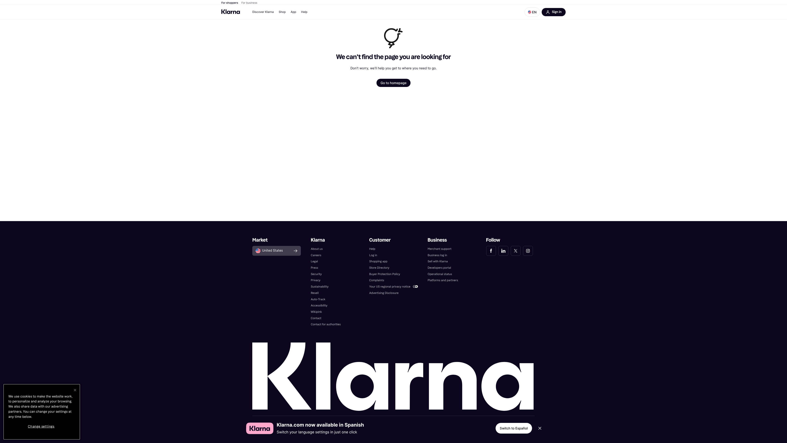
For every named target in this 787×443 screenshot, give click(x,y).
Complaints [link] (376, 280)
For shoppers (229, 3)
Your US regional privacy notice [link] (389, 286)
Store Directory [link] (379, 267)
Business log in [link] (437, 255)
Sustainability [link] (320, 286)
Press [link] (314, 267)
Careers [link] (316, 255)
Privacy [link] (315, 280)
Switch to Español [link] (514, 428)
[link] (491, 251)
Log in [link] (373, 255)
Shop (282, 12)
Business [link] (437, 240)
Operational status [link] (440, 274)
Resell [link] (314, 293)
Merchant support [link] (440, 249)
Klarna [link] (318, 240)
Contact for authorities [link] (326, 324)
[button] (532, 12)
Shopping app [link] (378, 261)
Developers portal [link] (439, 267)
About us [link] (317, 249)
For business (249, 3)
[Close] (75, 390)
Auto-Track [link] (318, 299)
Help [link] (372, 249)
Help (304, 12)
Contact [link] (316, 318)
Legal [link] (314, 261)
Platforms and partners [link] (443, 280)
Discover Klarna (263, 12)
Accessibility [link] (319, 305)
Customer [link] (380, 240)
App (293, 12)
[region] (41, 412)
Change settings (41, 426)
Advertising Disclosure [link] (383, 293)
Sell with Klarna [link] (438, 261)
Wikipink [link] (316, 312)
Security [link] (316, 274)
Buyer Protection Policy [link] (384, 274)
